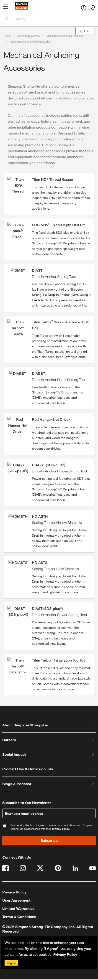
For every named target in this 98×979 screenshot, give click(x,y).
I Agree (11, 963)
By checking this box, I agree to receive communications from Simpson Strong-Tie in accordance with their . (51, 827)
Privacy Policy (65, 954)
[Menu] (5, 8)
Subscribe (49, 840)
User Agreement (16, 900)
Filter (87, 31)
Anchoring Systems (28, 36)
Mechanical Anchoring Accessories (30, 41)
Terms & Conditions (19, 916)
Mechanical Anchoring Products (64, 36)
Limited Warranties (18, 908)
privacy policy (60, 828)
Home (7, 36)
